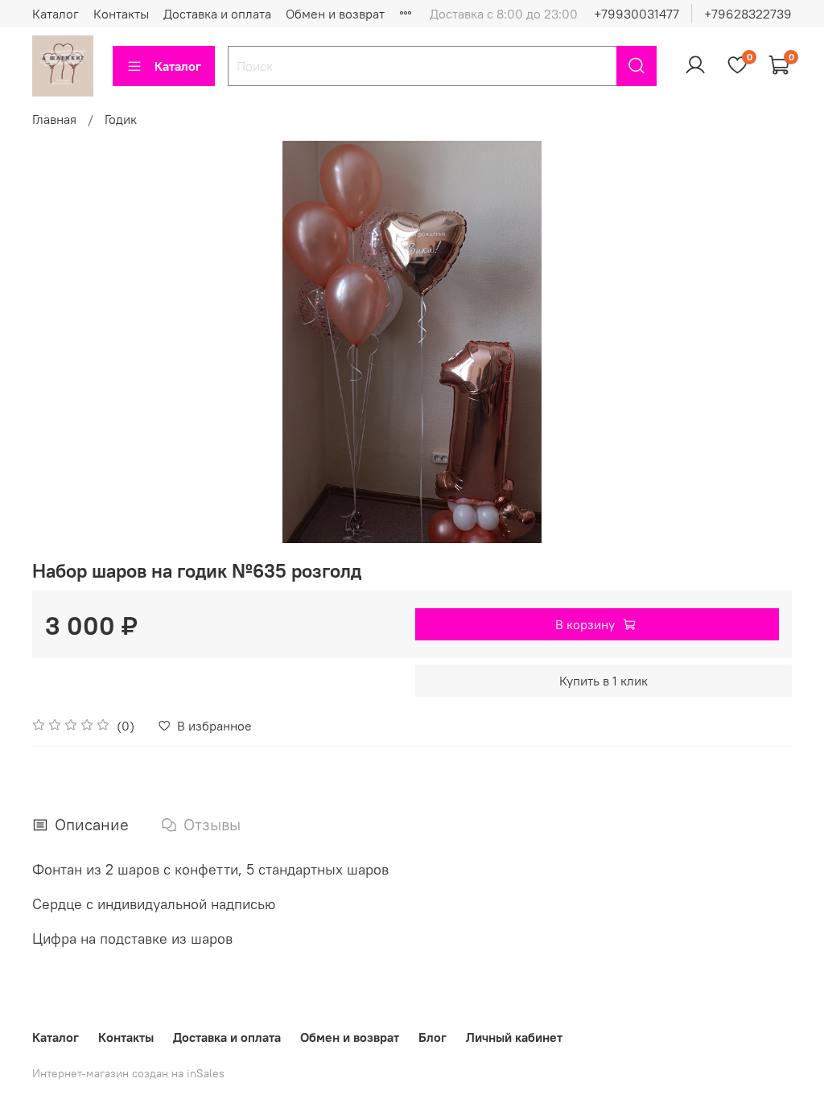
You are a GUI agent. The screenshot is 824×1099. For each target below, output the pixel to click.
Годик (121, 119)
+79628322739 (748, 14)
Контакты (121, 14)
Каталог (55, 14)
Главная (54, 119)
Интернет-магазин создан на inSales (128, 1073)
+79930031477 (636, 14)
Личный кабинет (514, 1037)
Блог (432, 1037)
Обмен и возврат (335, 14)
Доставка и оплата (217, 14)
